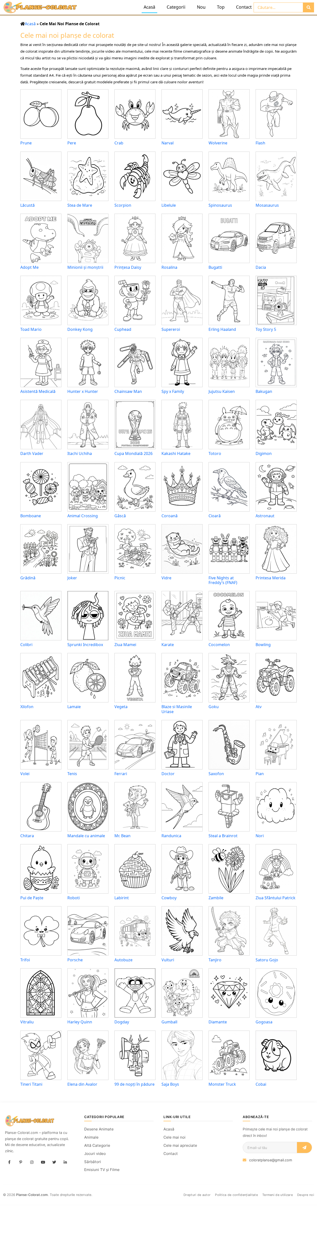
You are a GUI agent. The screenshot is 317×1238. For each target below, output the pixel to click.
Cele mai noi (174, 1137)
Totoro (215, 453)
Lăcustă (27, 205)
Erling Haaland (222, 329)
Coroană (169, 515)
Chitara (27, 835)
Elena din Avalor (82, 1084)
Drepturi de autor (197, 1195)
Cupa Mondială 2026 (133, 453)
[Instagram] (31, 1162)
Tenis (72, 773)
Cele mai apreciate (180, 1145)
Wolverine (218, 143)
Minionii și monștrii (85, 267)
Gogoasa (264, 1022)
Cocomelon (219, 644)
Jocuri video (95, 1153)
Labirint (121, 897)
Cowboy (169, 897)
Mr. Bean (122, 835)
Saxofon (216, 773)
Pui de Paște (31, 897)
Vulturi (167, 960)
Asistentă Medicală (37, 391)
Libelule (168, 205)
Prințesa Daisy (127, 267)
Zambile (216, 897)
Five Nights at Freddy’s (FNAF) (223, 580)
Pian (260, 773)
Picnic (119, 578)
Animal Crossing (82, 515)
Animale (91, 1137)
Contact (244, 7)
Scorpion (122, 205)
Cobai (261, 1084)
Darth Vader (31, 453)
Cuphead (122, 329)
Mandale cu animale (86, 835)
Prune (26, 143)
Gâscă (120, 515)
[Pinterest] (20, 1162)
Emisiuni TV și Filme (102, 1169)
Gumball (169, 1022)
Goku (214, 706)
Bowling (263, 644)
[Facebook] (9, 1162)
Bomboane (30, 515)
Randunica (171, 835)
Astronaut (265, 515)
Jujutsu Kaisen (222, 391)
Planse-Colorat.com (32, 1195)
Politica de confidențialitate (236, 1195)
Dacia (261, 267)
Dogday (121, 1022)
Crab (118, 143)
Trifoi (25, 960)
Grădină (27, 578)
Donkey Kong (80, 329)
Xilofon (26, 706)
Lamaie (74, 706)
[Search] (308, 7)
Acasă (149, 7)
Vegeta (121, 706)
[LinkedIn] (65, 1162)
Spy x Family (172, 391)
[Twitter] (54, 1162)
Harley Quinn (79, 1022)
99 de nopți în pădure (134, 1084)
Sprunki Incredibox (85, 644)
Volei (24, 773)
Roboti (73, 897)
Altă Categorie (97, 1145)
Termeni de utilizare (277, 1195)
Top (221, 7)
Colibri (26, 644)
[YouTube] (42, 1162)
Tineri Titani (31, 1084)
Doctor (168, 773)
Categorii (176, 7)
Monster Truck (222, 1084)
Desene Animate (99, 1129)
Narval (167, 143)
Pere (71, 143)
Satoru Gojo (267, 960)
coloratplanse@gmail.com (270, 1160)
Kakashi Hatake (175, 453)
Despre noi (305, 1195)
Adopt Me (29, 267)
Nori (260, 835)
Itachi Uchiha (79, 453)
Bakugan (264, 391)
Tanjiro (215, 960)
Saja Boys (170, 1084)
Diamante (218, 1022)
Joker (72, 578)
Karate (167, 644)
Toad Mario (31, 329)
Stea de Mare (79, 205)
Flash (260, 143)
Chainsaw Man (128, 391)
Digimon (264, 453)
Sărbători (92, 1161)
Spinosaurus (220, 205)
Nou (201, 7)
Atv (259, 706)
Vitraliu (27, 1022)
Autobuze (123, 960)
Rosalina (169, 267)
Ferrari (120, 773)
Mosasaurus (267, 205)
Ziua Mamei (125, 644)
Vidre (166, 578)
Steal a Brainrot (223, 835)
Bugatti (215, 267)
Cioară (215, 515)
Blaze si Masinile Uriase (176, 709)
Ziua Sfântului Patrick (275, 897)
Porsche (75, 960)
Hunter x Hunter (82, 391)
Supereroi (170, 329)
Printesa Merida (271, 578)
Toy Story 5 (266, 329)
